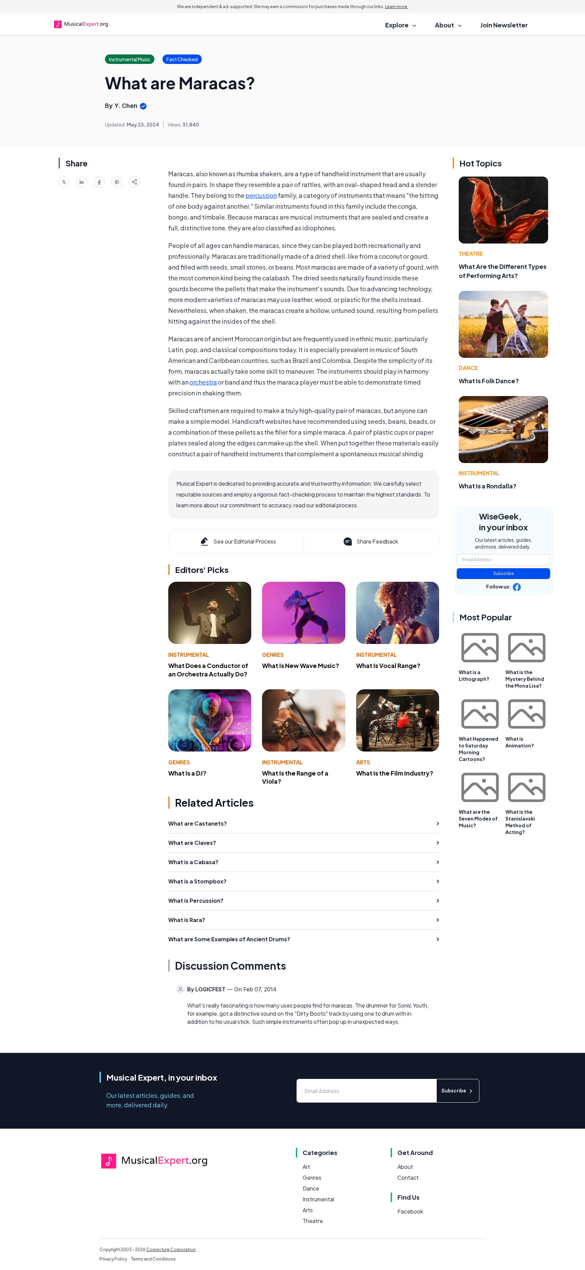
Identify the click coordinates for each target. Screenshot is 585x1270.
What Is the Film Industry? (394, 773)
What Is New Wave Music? (300, 665)
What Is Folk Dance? (489, 381)
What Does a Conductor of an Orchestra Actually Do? (208, 670)
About (405, 1166)
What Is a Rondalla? (488, 486)
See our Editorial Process (244, 541)
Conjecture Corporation (171, 1249)
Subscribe (503, 573)
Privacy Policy (113, 1259)
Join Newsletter (504, 25)
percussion (261, 195)
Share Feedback (377, 541)
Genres (273, 654)
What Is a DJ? (187, 773)
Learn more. (396, 6)
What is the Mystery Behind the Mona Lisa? (524, 679)
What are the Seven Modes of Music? (478, 818)
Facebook (410, 1211)
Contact (408, 1177)
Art (306, 1166)
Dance (468, 367)
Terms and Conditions (153, 1259)
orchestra (203, 382)
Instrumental (188, 654)
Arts (363, 762)
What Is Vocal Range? (388, 665)
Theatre (471, 253)
